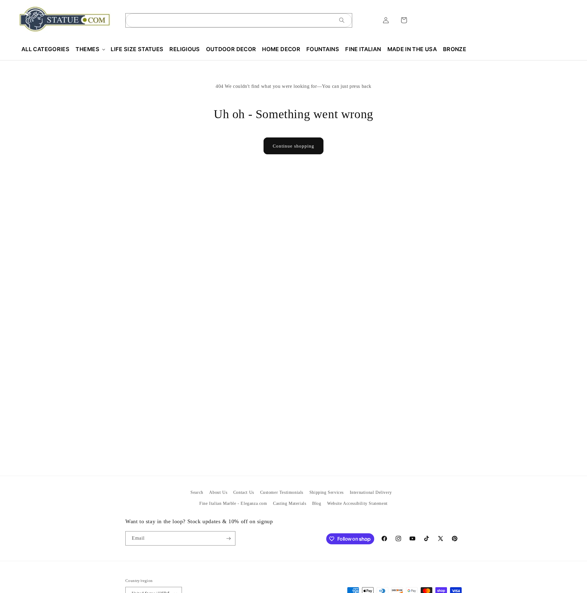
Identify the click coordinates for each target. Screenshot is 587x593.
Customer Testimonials (282, 492)
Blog (316, 503)
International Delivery (371, 492)
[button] (90, 49)
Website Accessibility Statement (357, 503)
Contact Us (243, 492)
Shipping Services (326, 492)
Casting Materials (289, 503)
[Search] (342, 20)
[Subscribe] (228, 538)
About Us (218, 492)
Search (196, 492)
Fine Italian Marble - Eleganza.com (233, 503)
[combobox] (239, 20)
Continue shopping (293, 146)
